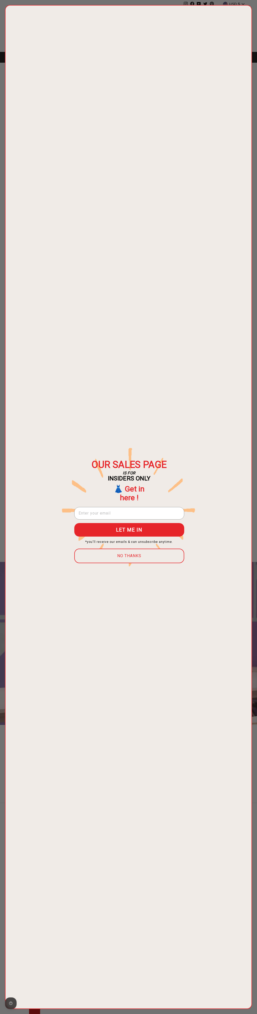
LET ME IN (129, 530)
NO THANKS (129, 555)
